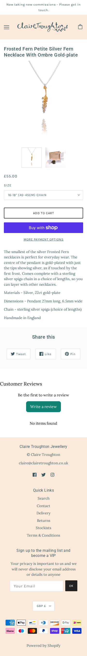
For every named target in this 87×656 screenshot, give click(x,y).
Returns (43, 520)
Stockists (43, 527)
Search (44, 498)
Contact (43, 505)
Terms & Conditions (43, 535)
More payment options (44, 239)
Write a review (43, 406)
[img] (34, 474)
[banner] (42, 26)
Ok (71, 586)
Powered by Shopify (43, 645)
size (7, 185)
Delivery (43, 513)
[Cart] (81, 27)
